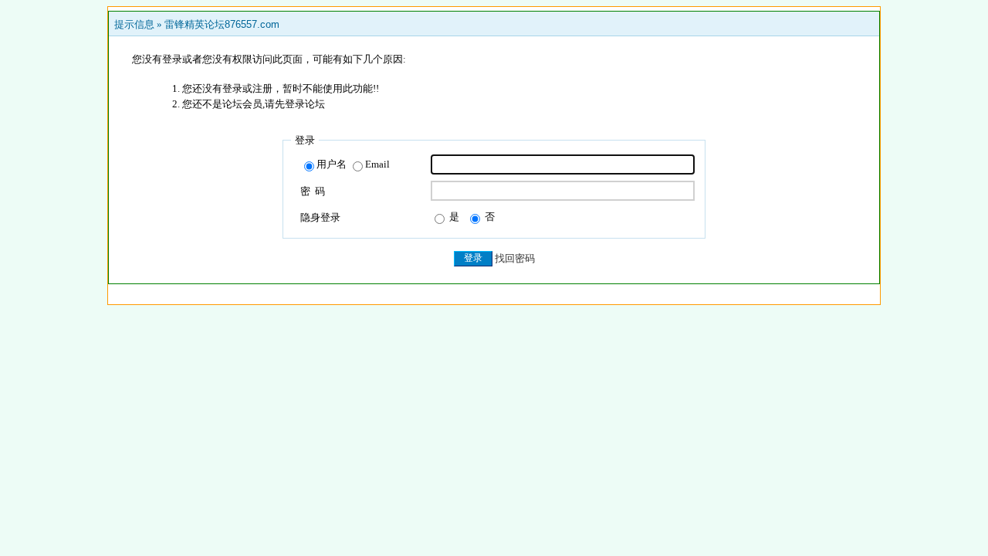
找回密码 (515, 258)
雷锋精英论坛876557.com (221, 24)
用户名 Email (353, 164)
